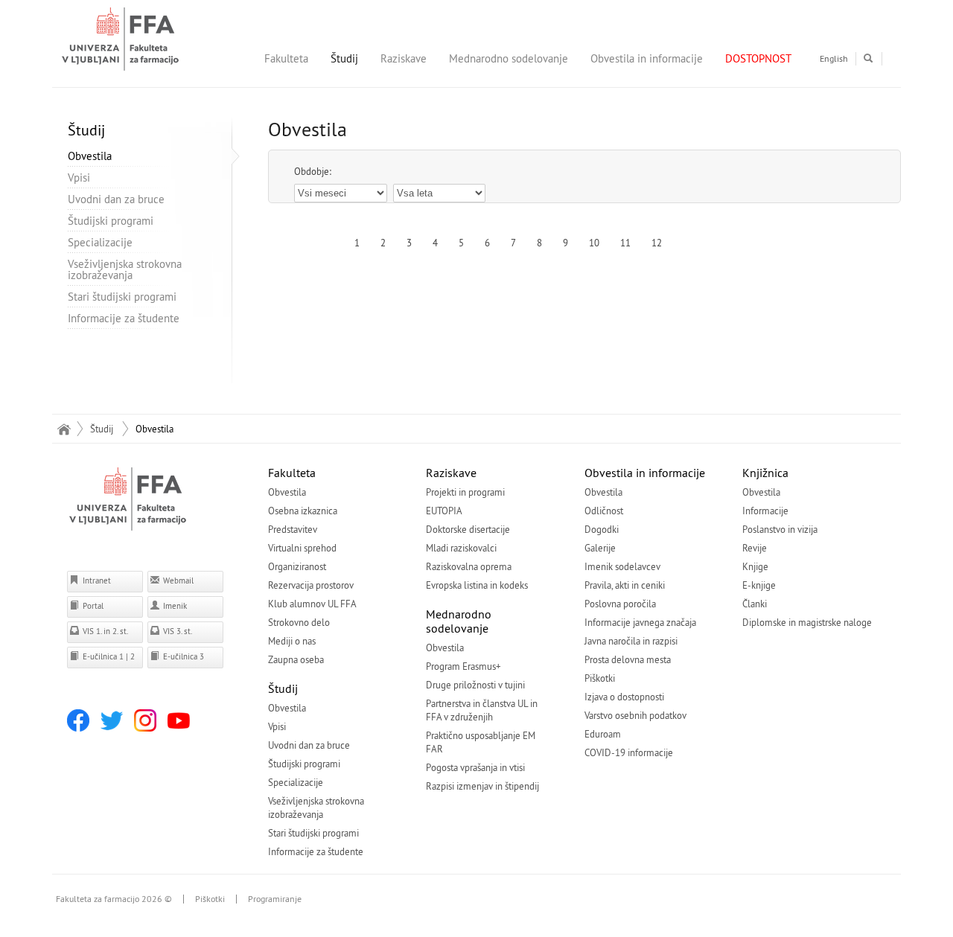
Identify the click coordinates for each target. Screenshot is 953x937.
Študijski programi (110, 221)
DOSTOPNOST (758, 58)
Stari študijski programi (122, 297)
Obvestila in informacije (646, 58)
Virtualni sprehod (302, 548)
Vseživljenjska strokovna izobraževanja (125, 269)
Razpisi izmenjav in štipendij (482, 786)
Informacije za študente (123, 318)
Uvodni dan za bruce (116, 199)
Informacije (765, 511)
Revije (754, 548)
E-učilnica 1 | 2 (107, 656)
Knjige (755, 566)
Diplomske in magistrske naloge (807, 622)
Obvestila (90, 156)
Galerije (600, 548)
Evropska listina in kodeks (477, 585)
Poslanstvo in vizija (779, 529)
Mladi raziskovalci (461, 548)
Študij (344, 58)
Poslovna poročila (620, 604)
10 (594, 243)
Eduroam (602, 734)
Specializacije (100, 242)
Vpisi (79, 177)
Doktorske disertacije (468, 529)
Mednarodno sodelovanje (508, 58)
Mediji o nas (292, 641)
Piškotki (599, 678)
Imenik (174, 606)
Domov (63, 429)
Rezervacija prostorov (311, 585)
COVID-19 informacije (628, 752)
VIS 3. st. (176, 631)
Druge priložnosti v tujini (475, 685)
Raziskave (403, 58)
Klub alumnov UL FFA (312, 604)
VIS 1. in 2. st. (104, 631)
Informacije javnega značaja (640, 622)
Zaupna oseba (296, 659)
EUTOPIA (444, 511)
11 (625, 243)
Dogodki (601, 529)
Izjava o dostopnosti (624, 697)
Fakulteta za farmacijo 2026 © (114, 899)
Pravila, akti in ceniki (624, 585)
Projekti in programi (465, 492)
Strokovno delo (299, 622)
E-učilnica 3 (182, 656)
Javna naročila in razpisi (631, 641)
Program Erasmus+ (463, 666)
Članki (754, 604)
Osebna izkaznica (302, 511)
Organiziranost (297, 566)
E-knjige (759, 585)
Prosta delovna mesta (627, 659)
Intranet (95, 580)
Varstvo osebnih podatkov (635, 715)
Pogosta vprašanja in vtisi (475, 767)
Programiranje (275, 899)
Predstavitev (292, 529)
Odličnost (603, 511)
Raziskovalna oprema (468, 566)
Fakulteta (286, 58)
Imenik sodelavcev (622, 566)
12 (656, 243)
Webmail (177, 580)
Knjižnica (765, 472)
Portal (91, 606)
